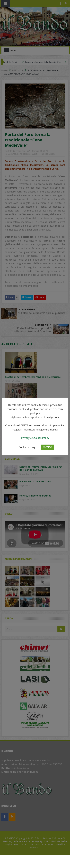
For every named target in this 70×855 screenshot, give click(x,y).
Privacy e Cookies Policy (35, 437)
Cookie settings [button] (27, 447)
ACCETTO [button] (47, 447)
